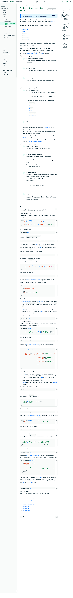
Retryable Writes (7, 31)
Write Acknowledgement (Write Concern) (9, 44)
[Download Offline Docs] (14, 590)
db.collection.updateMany (28, 498)
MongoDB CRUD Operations (36, 5)
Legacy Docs (28, 5)
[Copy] (56, 220)
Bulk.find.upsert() (26, 510)
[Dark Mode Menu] (70, 2)
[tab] (12, 1)
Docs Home (22, 5)
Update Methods (8, 26)
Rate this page (63, 7)
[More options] (55, 9)
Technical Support (6, 76)
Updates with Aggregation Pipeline (10, 24)
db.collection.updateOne (27, 496)
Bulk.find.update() (26, 506)
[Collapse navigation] (16, 591)
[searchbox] (47, 2)
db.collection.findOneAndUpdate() (29, 502)
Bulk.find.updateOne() (27, 508)
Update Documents (46, 5)
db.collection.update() (27, 500)
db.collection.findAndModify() (28, 504)
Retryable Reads (7, 33)
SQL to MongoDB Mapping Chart (10, 35)
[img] (62, 10)
